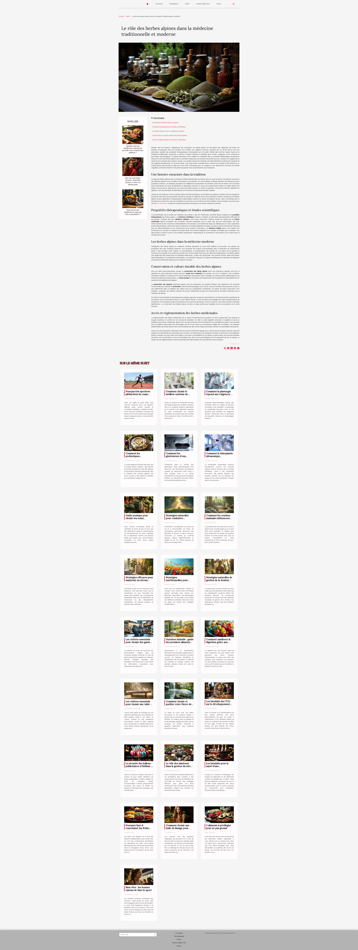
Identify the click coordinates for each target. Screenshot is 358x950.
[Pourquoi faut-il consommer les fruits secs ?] (138, 814)
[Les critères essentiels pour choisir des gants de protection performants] (138, 628)
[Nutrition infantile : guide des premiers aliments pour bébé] (179, 628)
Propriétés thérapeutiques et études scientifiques (169, 127)
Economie (158, 4)
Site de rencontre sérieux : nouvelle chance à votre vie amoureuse (133, 181)
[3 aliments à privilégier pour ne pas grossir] (219, 814)
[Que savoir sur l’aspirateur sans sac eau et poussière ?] (132, 198)
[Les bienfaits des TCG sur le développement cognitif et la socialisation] (219, 691)
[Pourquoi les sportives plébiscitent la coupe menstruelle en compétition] (138, 380)
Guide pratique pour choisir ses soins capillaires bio (137, 518)
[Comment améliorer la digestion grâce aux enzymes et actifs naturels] (219, 628)
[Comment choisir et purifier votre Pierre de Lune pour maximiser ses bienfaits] (179, 691)
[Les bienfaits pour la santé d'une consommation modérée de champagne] (219, 752)
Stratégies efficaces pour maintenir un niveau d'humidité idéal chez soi (139, 580)
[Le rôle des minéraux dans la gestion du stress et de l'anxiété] (179, 752)
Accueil (121, 16)
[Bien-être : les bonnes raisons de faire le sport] (138, 876)
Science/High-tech (202, 4)
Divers (219, 4)
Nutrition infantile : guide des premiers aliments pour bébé (180, 642)
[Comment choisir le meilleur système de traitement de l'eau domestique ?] (179, 380)
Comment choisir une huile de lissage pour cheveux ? (177, 828)
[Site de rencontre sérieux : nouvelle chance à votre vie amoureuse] (132, 167)
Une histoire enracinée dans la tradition (165, 122)
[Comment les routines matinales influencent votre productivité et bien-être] (219, 505)
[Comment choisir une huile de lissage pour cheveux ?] (179, 814)
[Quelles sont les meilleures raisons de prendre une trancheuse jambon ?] (132, 135)
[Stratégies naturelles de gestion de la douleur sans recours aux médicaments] (219, 566)
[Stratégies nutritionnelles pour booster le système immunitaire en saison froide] (179, 566)
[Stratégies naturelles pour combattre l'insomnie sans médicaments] (179, 505)
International (173, 4)
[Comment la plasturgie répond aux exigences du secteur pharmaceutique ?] (219, 380)
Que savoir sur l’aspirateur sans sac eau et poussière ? (133, 212)
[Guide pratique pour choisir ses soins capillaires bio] (138, 505)
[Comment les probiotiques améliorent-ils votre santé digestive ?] (138, 442)
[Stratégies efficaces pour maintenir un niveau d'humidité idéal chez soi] (138, 566)
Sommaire (159, 118)
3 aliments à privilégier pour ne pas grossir (218, 827)
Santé (187, 4)
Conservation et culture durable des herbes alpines (169, 135)
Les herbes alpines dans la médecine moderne (168, 131)
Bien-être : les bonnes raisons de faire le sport (139, 889)
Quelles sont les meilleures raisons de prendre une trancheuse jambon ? (132, 149)
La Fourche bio (162, 203)
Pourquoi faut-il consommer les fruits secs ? (137, 828)
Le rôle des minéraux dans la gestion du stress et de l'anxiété (179, 766)
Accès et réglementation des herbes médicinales (169, 140)
